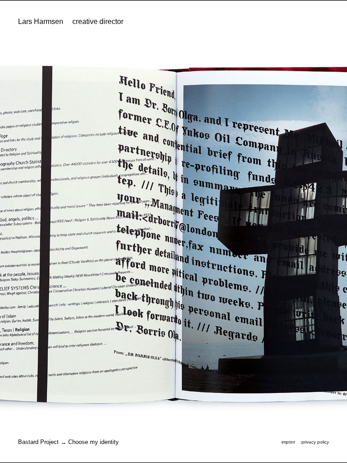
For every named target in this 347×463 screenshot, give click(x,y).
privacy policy (315, 441)
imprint (288, 441)
